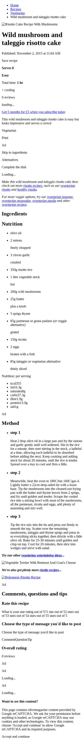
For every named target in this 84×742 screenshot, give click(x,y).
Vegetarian (17, 13)
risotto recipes (32, 185)
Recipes (15, 9)
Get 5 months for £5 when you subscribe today (33, 112)
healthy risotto (27, 189)
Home (14, 5)
